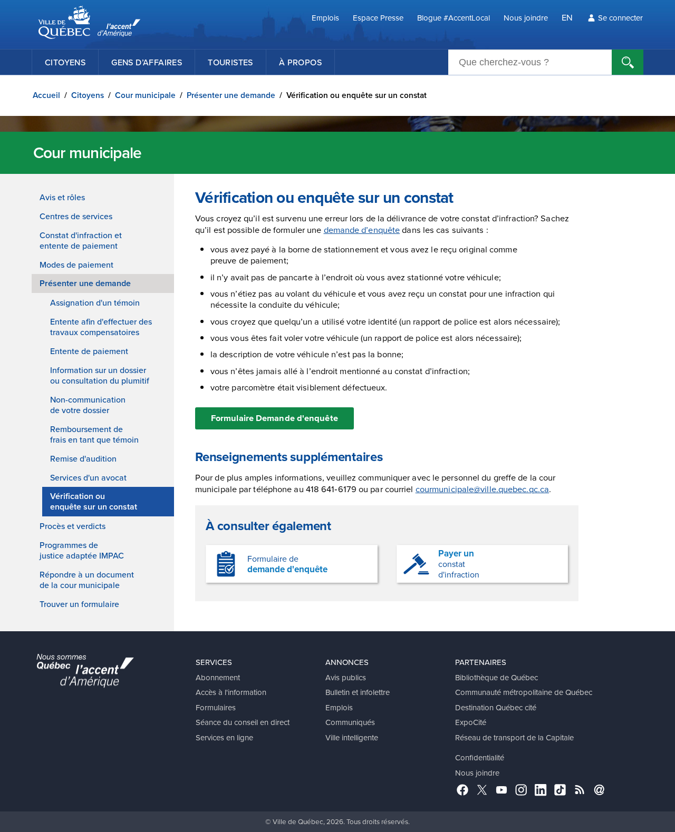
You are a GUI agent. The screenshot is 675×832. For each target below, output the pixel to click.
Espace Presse (378, 17)
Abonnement (218, 677)
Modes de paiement (76, 264)
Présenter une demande (231, 95)
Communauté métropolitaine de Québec (523, 692)
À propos (300, 62)
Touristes (230, 62)
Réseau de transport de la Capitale (514, 737)
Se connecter (620, 17)
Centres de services (76, 216)
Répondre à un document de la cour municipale (87, 580)
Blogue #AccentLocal (453, 17)
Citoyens (65, 62)
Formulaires (216, 707)
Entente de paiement (89, 351)
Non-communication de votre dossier (88, 405)
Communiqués (350, 722)
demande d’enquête (362, 229)
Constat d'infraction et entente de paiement (81, 240)
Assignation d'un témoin (95, 302)
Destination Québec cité (495, 707)
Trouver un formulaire (79, 604)
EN (567, 17)
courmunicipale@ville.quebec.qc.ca (482, 489)
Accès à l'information (231, 692)
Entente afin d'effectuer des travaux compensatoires (101, 327)
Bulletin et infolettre (357, 692)
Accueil (46, 95)
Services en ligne (224, 737)
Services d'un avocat (88, 477)
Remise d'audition (83, 458)
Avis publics (345, 677)
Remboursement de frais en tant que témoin (94, 434)
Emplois (325, 17)
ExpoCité (470, 722)
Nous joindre (526, 17)
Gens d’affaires (146, 62)
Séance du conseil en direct (243, 722)
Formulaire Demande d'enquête (274, 418)
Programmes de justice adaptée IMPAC (82, 550)
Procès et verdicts (72, 526)
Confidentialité (479, 757)
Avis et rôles (62, 197)
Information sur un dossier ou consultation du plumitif (99, 375)
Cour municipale (145, 95)
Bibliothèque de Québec (496, 677)
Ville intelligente (351, 737)
